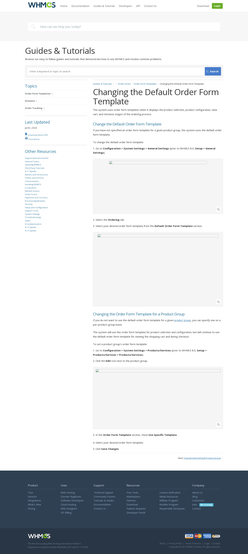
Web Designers (69, 508)
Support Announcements (36, 158)
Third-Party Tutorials (34, 168)
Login (217, 5)
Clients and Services (34, 178)
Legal (206, 543)
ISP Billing (66, 512)
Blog (194, 496)
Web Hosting (68, 492)
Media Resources (168, 496)
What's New (34, 504)
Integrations (34, 500)
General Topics (32, 161)
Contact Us (150, 6)
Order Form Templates (145, 83)
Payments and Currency (36, 197)
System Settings (32, 214)
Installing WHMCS (33, 184)
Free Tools (132, 492)
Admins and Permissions (36, 174)
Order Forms (124, 83)
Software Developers (72, 500)
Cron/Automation (33, 224)
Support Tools (31, 210)
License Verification (170, 492)
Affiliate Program (168, 500)
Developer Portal (136, 512)
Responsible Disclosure (172, 508)
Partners (131, 500)
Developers (125, 6)
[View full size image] (158, 186)
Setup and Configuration (36, 207)
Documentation (80, 6)
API (138, 6)
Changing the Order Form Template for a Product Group (139, 314)
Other (28, 220)
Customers (198, 500)
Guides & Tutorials (104, 6)
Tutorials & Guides (104, 500)
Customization (32, 181)
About (163, 543)
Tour (30, 492)
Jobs (202, 504)
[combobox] (124, 26)
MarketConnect (32, 191)
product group (182, 320)
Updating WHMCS (33, 164)
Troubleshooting (33, 217)
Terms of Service (193, 543)
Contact (196, 508)
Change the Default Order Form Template (127, 124)
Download (203, 6)
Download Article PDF (38, 135)
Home (63, 6)
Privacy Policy (175, 543)
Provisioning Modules (35, 201)
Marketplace (133, 496)
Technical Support (103, 492)
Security (29, 204)
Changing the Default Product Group (202, 458)
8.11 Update (30, 171)
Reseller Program (168, 504)
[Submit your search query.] (33, 26)
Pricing (31, 508)
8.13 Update (30, 230)
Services (32, 496)
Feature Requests (136, 508)
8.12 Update (30, 227)
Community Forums (104, 496)
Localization (30, 187)
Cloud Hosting (68, 504)
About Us (197, 492)
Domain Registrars (71, 496)
